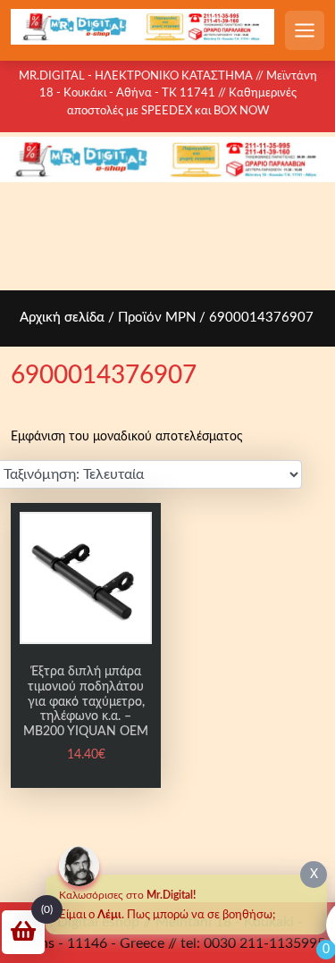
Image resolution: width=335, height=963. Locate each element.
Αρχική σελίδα (62, 317)
